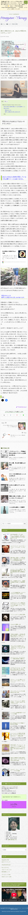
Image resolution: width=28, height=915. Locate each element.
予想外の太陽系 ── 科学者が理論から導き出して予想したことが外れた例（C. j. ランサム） (17, 635)
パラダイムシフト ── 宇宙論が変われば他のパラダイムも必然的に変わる (17, 453)
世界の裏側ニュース (6, 871)
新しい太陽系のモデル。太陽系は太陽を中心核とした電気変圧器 (17, 582)
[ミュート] (22, 900)
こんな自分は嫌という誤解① (17, 507)
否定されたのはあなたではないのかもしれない (11, 104)
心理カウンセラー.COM (6, 876)
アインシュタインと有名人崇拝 (17, 614)
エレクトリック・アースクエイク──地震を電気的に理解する (17, 658)
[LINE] (24, 415)
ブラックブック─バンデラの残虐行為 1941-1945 (17, 691)
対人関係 (16, 24)
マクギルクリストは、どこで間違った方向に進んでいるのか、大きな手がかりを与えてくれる (17, 669)
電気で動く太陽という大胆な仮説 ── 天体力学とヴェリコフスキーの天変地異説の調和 (17, 559)
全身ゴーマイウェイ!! (6, 862)
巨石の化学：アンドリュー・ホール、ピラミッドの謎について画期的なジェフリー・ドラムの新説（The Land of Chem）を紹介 (17, 747)
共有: (5, 114)
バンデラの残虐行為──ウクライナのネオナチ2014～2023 (18, 593)
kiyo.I (25, 407)
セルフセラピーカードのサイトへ (12, 797)
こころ (9, 24)
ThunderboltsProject (6, 864)
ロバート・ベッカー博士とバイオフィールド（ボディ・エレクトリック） (17, 681)
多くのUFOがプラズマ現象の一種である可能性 (17, 723)
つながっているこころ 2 (6, 869)
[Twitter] (4, 415)
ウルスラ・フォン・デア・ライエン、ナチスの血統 (17, 770)
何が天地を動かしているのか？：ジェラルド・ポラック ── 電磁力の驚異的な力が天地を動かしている (17, 536)
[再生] (3, 900)
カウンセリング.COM (6, 874)
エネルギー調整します (15, 624)
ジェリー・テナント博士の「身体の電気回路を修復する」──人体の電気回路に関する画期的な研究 (18, 571)
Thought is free (23, 911)
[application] (14, 895)
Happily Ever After (5, 860)
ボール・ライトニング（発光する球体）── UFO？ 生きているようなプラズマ (17, 702)
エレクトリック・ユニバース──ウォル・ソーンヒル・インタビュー (18, 547)
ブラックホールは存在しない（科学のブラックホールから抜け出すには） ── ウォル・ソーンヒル (17, 647)
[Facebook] (11, 415)
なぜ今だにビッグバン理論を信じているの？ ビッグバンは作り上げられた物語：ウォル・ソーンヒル (17, 604)
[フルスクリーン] (24, 900)
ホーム (3, 24)
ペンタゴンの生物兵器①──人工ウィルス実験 (18, 713)
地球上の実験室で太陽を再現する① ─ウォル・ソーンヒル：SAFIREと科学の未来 (17, 759)
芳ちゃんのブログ (5, 867)
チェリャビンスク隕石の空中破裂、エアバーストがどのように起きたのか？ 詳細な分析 (17, 735)
